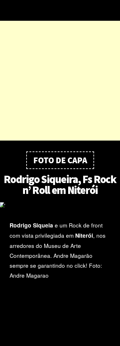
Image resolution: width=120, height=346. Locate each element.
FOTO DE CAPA (60, 160)
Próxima (114, 204)
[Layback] (59, 10)
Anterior (6, 204)
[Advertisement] (60, 81)
